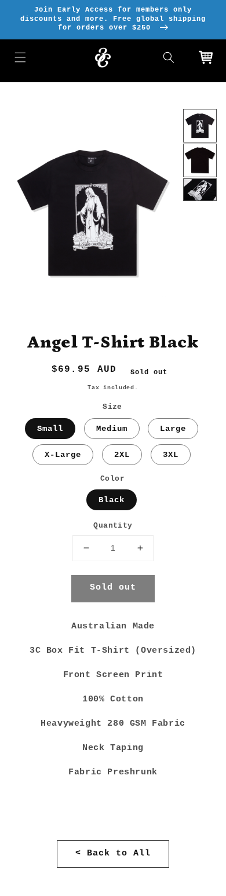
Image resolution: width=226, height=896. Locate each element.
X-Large (63, 454)
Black (112, 499)
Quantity (112, 525)
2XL (122, 454)
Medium (111, 428)
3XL (170, 454)
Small (50, 428)
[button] (20, 57)
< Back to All (113, 853)
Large (173, 428)
